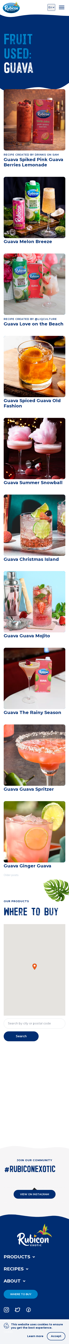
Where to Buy (20, 1294)
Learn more (35, 1336)
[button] (34, 966)
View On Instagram (34, 1194)
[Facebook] (28, 1309)
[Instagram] (6, 1309)
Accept (56, 1336)
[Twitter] (17, 1310)
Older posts (11, 875)
